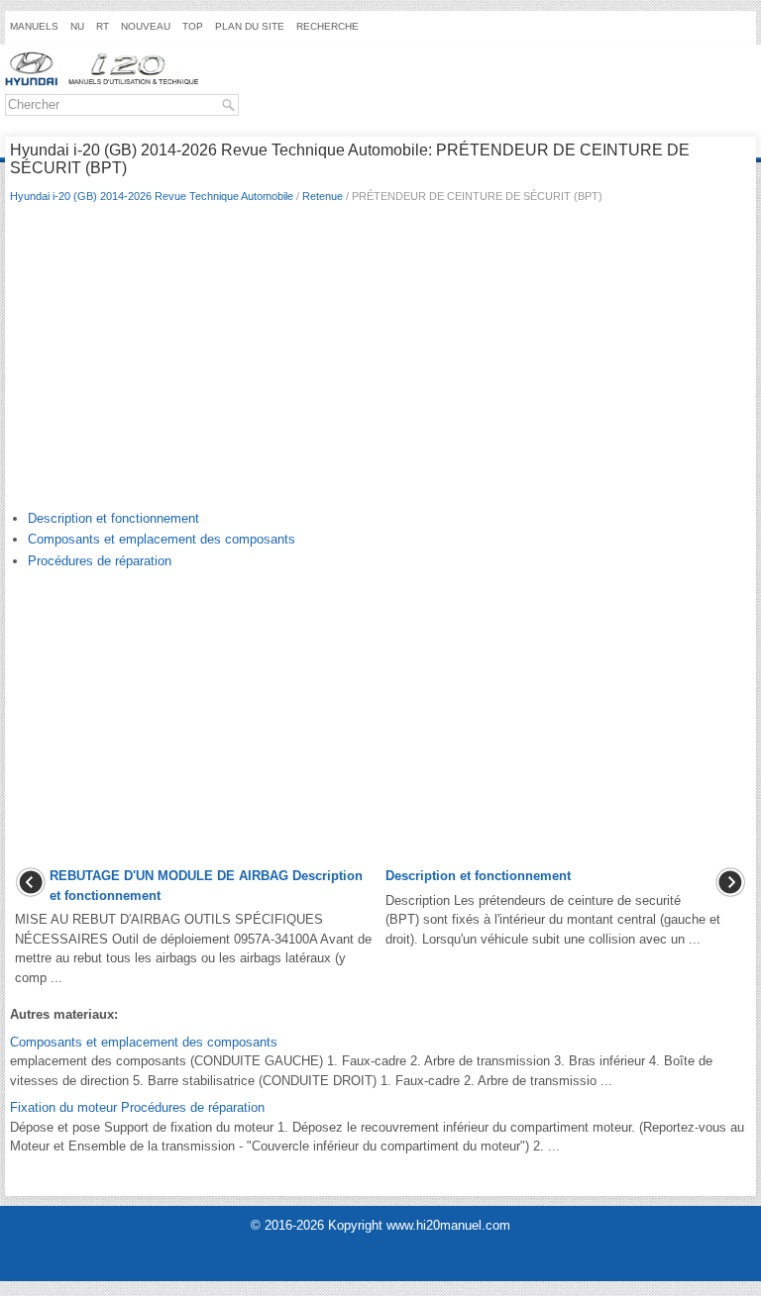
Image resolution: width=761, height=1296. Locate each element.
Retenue (322, 196)
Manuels (34, 26)
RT (102, 26)
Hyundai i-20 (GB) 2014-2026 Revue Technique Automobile (151, 196)
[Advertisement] (380, 361)
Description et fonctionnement (113, 518)
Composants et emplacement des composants (161, 539)
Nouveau (145, 26)
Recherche (327, 26)
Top (192, 26)
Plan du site (249, 26)
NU (77, 26)
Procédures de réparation (99, 560)
